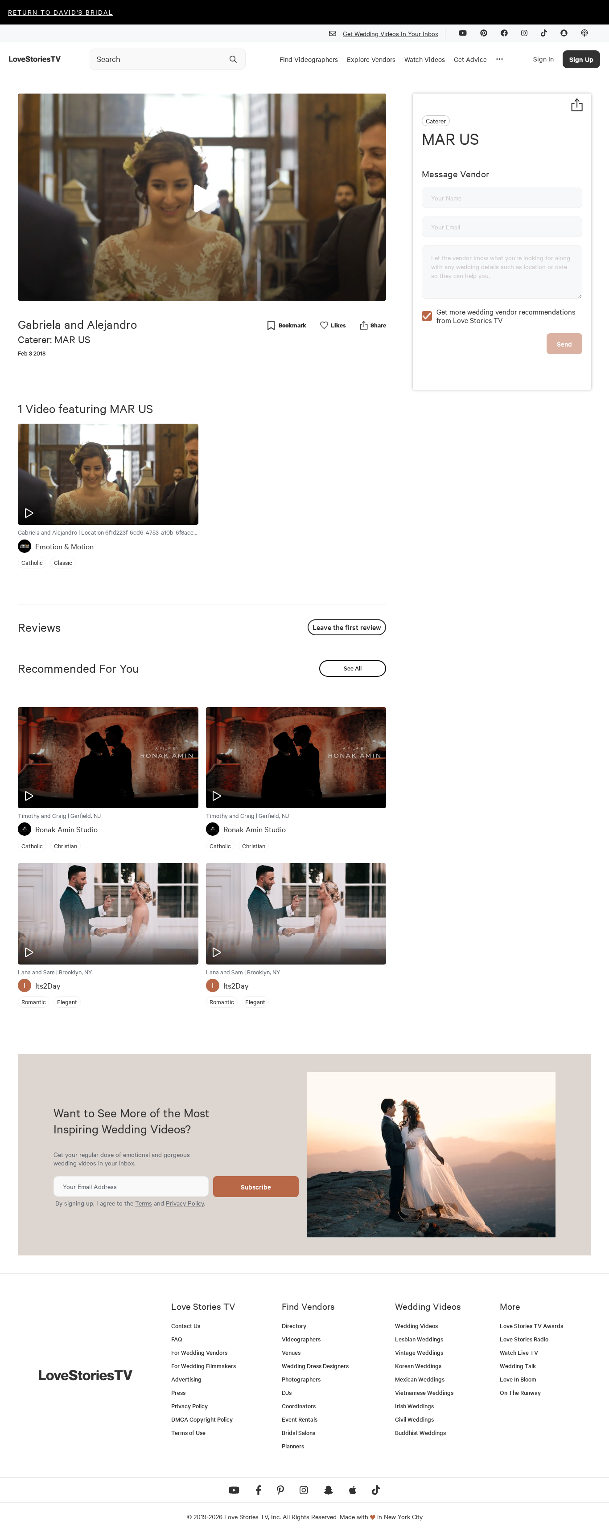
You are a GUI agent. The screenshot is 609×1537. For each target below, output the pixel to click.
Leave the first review (347, 627)
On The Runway (520, 1392)
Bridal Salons (298, 1432)
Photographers (301, 1379)
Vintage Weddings (419, 1352)
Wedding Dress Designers (315, 1365)
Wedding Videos (416, 1325)
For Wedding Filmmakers (203, 1365)
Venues (291, 1352)
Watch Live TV (519, 1352)
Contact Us (185, 1325)
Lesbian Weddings (419, 1339)
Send (564, 343)
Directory (294, 1325)
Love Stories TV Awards (531, 1325)
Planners (293, 1446)
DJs (287, 1392)
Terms (143, 1202)
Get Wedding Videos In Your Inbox (390, 33)
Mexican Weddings (419, 1379)
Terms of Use (188, 1432)
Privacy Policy (185, 1202)
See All (353, 668)
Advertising (186, 1379)
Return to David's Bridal (60, 12)
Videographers (301, 1339)
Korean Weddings (418, 1365)
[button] (202, 196)
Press (178, 1392)
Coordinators (299, 1406)
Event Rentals (299, 1419)
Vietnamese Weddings (424, 1392)
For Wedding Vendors (199, 1352)
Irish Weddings (414, 1406)
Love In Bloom (518, 1379)
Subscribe (256, 1186)
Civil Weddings (414, 1419)
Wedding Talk (518, 1365)
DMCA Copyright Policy (202, 1419)
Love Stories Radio (524, 1339)
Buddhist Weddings (420, 1432)
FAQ (176, 1339)
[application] (202, 197)
